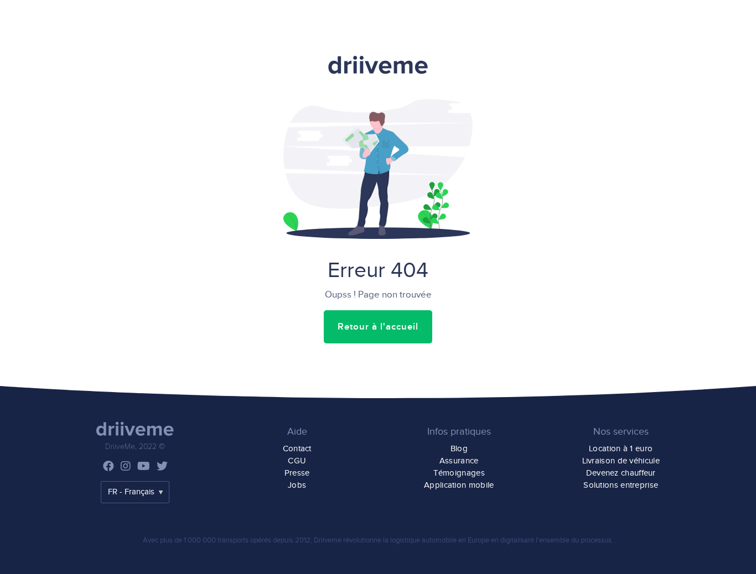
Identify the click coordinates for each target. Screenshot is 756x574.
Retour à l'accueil (378, 326)
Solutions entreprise (620, 485)
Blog (459, 448)
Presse (297, 473)
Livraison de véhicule (621, 461)
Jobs (297, 485)
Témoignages (459, 473)
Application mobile (459, 485)
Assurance (459, 461)
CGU (297, 461)
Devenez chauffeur (621, 473)
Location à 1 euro (621, 448)
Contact (297, 448)
